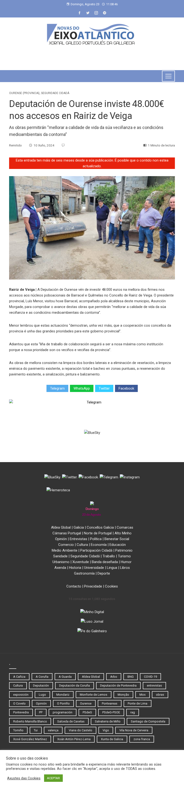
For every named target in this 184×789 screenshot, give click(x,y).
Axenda (60, 567)
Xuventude (80, 562)
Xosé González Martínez (30, 739)
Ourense (86, 703)
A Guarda (65, 676)
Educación (117, 545)
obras (160, 694)
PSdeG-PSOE (111, 712)
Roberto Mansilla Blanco (30, 721)
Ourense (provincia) (24, 93)
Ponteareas (109, 703)
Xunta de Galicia (112, 739)
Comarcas (125, 527)
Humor (126, 562)
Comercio (66, 545)
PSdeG (87, 712)
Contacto (73, 586)
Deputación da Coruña (74, 685)
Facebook (126, 388)
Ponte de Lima (137, 703)
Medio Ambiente (64, 550)
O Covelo (19, 703)
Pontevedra (21, 712)
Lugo (42, 694)
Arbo (113, 676)
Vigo (106, 730)
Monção (123, 694)
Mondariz (62, 694)
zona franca (141, 739)
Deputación (41, 685)
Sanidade (60, 556)
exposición (21, 694)
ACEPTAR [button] (53, 778)
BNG (130, 676)
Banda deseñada (105, 562)
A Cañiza (19, 676)
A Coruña (42, 676)
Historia (75, 567)
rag (132, 712)
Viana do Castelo (80, 730)
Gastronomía (84, 573)
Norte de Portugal (98, 533)
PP (40, 712)
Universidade (94, 567)
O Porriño (63, 703)
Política (96, 539)
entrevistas (154, 685)
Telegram (57, 388)
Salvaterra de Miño (108, 721)
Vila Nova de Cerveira (133, 730)
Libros (125, 567)
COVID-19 (150, 676)
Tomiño (18, 730)
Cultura (82, 545)
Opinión (61, 539)
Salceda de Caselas (71, 721)
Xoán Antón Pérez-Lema (74, 739)
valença (53, 730)
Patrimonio (123, 550)
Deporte (104, 573)
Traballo (109, 556)
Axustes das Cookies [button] (23, 778)
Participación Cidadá (96, 550)
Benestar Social (116, 539)
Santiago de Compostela (148, 721)
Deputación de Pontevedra (118, 685)
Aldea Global (61, 527)
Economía (99, 545)
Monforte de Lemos (93, 694)
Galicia (79, 527)
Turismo (124, 556)
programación (62, 712)
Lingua (112, 567)
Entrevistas (78, 539)
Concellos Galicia (100, 527)
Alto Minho (123, 533)
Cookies (111, 586)
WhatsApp (82, 388)
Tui (36, 730)
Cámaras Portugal (66, 533)
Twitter (104, 388)
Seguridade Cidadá (55, 93)
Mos (142, 694)
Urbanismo (60, 562)
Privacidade (93, 586)
